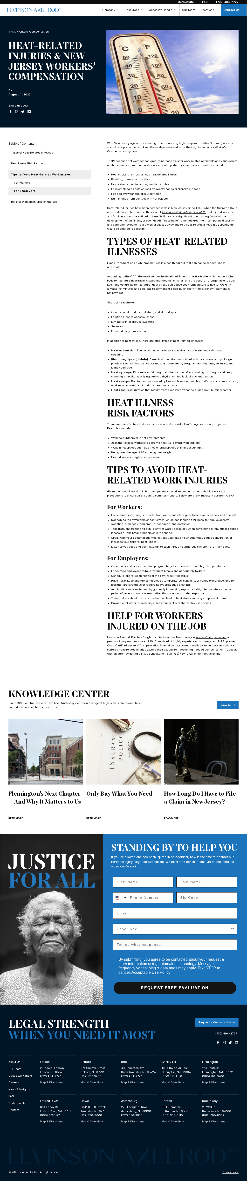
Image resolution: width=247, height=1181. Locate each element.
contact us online (208, 653)
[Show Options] (232, 929)
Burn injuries (119, 198)
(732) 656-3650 (132, 1115)
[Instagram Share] (17, 112)
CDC (133, 276)
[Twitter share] (23, 112)
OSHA (230, 495)
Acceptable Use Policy (150, 972)
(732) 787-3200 (91, 1076)
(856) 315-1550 (172, 1076)
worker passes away (160, 224)
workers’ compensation (211, 637)
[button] (110, 10)
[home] (34, 10)
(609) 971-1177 (50, 1115)
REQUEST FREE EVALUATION (175, 988)
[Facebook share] (10, 112)
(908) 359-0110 (172, 1115)
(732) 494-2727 (50, 1076)
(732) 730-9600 (91, 1115)
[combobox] (120, 897)
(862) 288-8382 (213, 1115)
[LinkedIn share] (29, 112)
